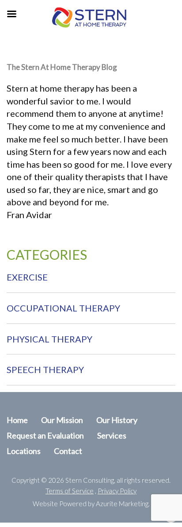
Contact (68, 451)
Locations (24, 451)
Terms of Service (70, 491)
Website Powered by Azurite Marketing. (91, 504)
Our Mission (62, 420)
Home (17, 420)
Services (111, 435)
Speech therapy (45, 369)
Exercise (27, 277)
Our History (116, 420)
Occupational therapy (63, 308)
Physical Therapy (49, 339)
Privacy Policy (117, 491)
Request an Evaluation (45, 435)
